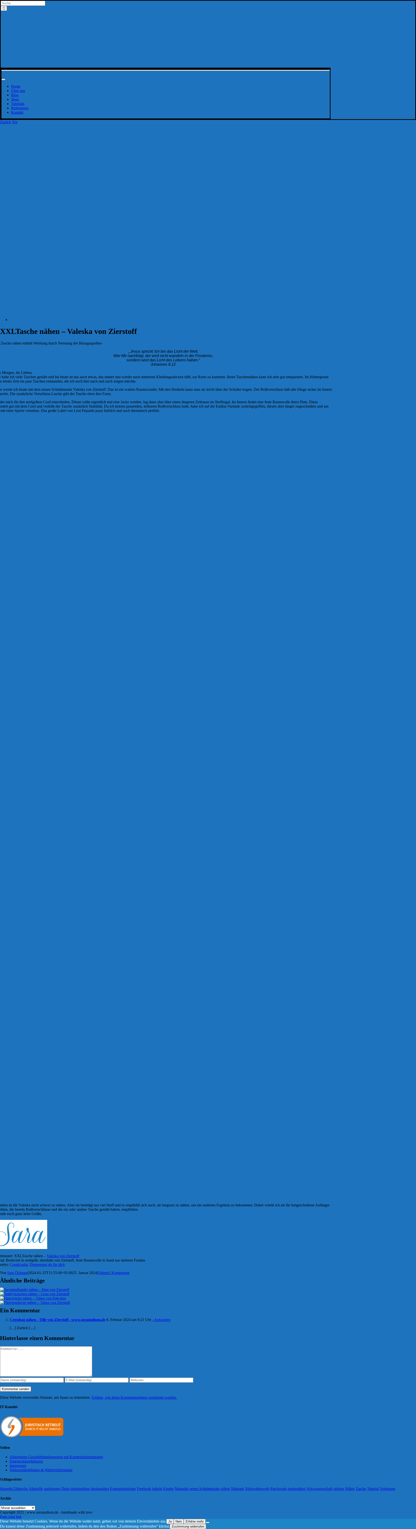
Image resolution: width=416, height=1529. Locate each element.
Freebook (144, 1489)
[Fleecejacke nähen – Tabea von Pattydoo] (33, 1298)
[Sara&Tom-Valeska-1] (154, 320)
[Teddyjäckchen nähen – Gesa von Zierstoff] (34, 1294)
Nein (179, 1521)
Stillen (350, 1489)
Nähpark (237, 1489)
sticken (338, 1489)
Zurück (5, 122)
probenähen (297, 1489)
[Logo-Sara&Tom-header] (166, 65)
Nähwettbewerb (257, 1489)
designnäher (100, 1489)
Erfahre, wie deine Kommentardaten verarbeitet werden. (134, 1397)
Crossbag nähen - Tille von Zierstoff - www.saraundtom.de (57, 1320)
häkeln (157, 1489)
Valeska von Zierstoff (63, 1256)
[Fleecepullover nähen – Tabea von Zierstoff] (35, 1303)
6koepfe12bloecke (14, 1489)
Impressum (18, 1466)
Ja (170, 1521)
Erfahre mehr (195, 1521)
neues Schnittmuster (204, 1489)
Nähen (103, 1273)
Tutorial (373, 1489)
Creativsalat (19, 1264)
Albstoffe (36, 1489)
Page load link (11, 1517)
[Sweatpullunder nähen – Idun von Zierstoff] (34, 1290)
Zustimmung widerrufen (188, 1526)
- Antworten (160, 1320)
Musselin (181, 1489)
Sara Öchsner (17, 1273)
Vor (15, 122)
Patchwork (278, 1489)
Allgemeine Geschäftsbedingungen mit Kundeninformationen (56, 1457)
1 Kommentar (119, 1273)
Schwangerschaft (319, 1489)
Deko (65, 1489)
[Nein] (207, 1522)
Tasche (361, 1489)
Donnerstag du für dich (47, 1264)
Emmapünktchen (123, 1489)
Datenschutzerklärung (26, 1461)
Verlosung (387, 1489)
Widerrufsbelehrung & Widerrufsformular (41, 1470)
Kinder (168, 1489)
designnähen (80, 1489)
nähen (225, 1489)
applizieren (52, 1489)
